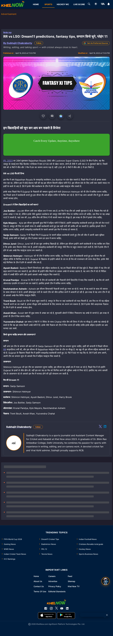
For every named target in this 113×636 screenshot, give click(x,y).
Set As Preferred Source (97, 43)
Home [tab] (36, 4)
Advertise (52, 581)
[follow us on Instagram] (51, 608)
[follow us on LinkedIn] (67, 608)
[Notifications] (108, 4)
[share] (69, 116)
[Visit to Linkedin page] (105, 427)
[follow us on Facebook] (45, 608)
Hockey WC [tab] (63, 4)
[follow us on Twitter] (56, 608)
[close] (107, 615)
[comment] (52, 116)
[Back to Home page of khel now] (13, 4)
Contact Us (39, 586)
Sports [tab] (48, 4)
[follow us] (61, 116)
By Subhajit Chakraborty (17, 43)
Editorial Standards (57, 591)
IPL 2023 (8, 160)
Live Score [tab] (79, 4)
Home (36, 576)
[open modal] (106, 581)
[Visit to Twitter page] (100, 427)
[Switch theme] (95, 4)
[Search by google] (89, 4)
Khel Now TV (74, 586)
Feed (70, 576)
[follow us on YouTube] (61, 608)
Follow (38, 43)
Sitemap (71, 581)
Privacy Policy (54, 586)
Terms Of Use (40, 591)
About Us (38, 581)
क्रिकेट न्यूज (7, 32)
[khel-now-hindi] (102, 4)
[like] (43, 116)
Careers (52, 576)
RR (4, 349)
